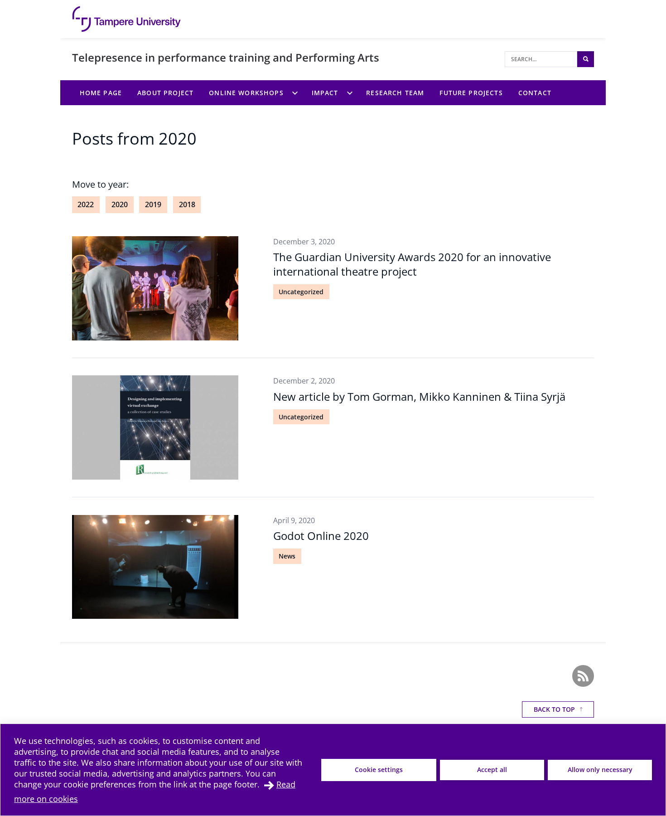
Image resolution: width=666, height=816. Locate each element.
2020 (119, 204)
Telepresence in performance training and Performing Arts (225, 57)
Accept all (492, 769)
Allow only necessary (600, 769)
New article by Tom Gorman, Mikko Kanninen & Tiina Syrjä (419, 396)
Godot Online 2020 (321, 535)
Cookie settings (379, 769)
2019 (153, 204)
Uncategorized (301, 291)
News (287, 556)
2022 (85, 204)
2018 (187, 204)
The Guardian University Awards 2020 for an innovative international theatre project (412, 263)
